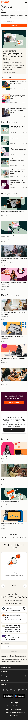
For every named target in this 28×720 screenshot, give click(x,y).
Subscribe (14, 651)
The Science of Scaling (12, 626)
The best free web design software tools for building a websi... (12, 235)
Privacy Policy (18, 709)
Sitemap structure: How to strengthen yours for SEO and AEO (17, 182)
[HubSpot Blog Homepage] (5, 2)
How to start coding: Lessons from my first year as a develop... (18, 83)
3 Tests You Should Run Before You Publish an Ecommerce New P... (18, 110)
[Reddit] (23, 690)
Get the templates (14, 402)
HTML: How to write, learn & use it (10, 501)
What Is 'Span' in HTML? (7, 456)
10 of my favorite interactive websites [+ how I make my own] (13, 283)
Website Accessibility (17, 712)
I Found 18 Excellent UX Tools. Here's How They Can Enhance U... (13, 313)
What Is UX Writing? (6, 382)
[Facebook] (3, 690)
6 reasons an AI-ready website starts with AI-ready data (18, 127)
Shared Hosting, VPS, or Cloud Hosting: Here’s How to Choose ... (18, 96)
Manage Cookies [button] (14, 715)
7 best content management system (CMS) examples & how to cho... (13, 55)
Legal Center (9, 709)
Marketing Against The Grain (12, 616)
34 (15, 537)
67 (23, 537)
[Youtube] (11, 690)
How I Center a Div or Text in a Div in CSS (12, 523)
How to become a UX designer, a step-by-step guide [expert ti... (13, 359)
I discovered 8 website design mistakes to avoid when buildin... (14, 259)
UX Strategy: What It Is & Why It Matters (12, 336)
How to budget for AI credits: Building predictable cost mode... (17, 171)
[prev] (3, 586)
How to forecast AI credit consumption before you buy (17, 159)
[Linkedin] (19, 690)
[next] (25, 586)
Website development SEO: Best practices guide (18, 137)
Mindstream (9, 636)
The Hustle (8, 608)
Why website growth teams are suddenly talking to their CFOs (18, 148)
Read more (18, 430)
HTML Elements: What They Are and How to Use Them (13, 478)
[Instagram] (7, 690)
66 (20, 537)
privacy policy (19, 661)
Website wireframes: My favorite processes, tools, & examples (12, 212)
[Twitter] (15, 690)
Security (7, 712)
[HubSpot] (14, 703)
